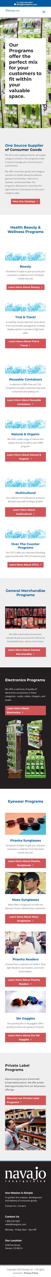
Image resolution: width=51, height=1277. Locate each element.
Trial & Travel (25, 317)
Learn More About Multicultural (24, 511)
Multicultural (25, 493)
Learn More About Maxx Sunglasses (24, 918)
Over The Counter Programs (25, 546)
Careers (22, 1205)
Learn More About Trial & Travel (24, 343)
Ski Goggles (25, 1018)
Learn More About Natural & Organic (24, 456)
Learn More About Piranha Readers (24, 981)
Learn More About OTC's (24, 564)
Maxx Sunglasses (25, 900)
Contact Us (10, 1205)
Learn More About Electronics (18, 710)
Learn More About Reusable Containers (24, 402)
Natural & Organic (25, 434)
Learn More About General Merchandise (24, 652)
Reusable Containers (25, 379)
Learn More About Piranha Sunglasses (24, 863)
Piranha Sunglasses (25, 840)
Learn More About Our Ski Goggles (24, 1037)
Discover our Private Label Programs (23, 1100)
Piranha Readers (26, 959)
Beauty (25, 266)
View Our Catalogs (24, 201)
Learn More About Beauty (24, 287)
